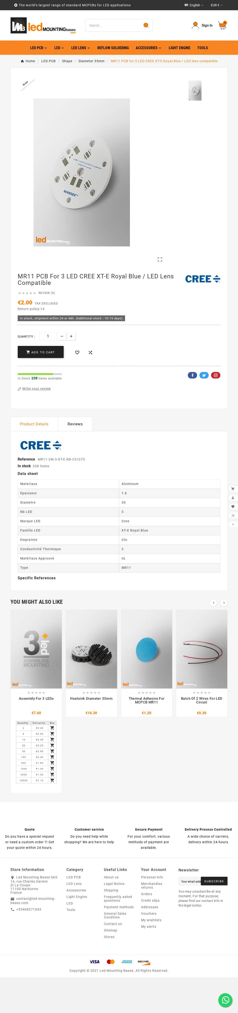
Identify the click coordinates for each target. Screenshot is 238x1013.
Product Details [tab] (34, 424)
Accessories (76, 890)
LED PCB (73, 877)
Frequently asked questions (118, 898)
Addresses (149, 907)
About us (111, 877)
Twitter (204, 375)
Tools (70, 910)
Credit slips (150, 900)
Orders (146, 894)
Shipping (111, 890)
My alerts (148, 926)
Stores (109, 937)
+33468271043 (28, 909)
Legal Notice (114, 884)
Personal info (152, 877)
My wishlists (151, 920)
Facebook (192, 375)
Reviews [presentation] (75, 424)
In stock (24, 466)
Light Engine (76, 897)
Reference (27, 459)
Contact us (113, 924)
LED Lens (74, 884)
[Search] (146, 25)
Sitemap (110, 930)
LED (69, 903)
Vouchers (149, 913)
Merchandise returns (151, 885)
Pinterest (215, 375)
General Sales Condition (115, 915)
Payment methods (119, 907)
